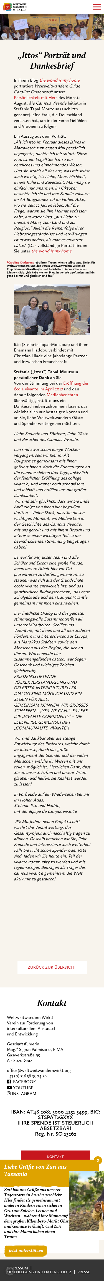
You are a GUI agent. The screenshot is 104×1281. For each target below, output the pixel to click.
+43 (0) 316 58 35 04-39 (27, 1076)
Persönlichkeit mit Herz (35, 97)
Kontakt (55, 1157)
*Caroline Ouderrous (20, 262)
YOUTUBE (22, 1087)
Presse (83, 1272)
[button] (10, 1271)
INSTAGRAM (23, 1093)
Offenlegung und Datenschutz (39, 1272)
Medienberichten (62, 394)
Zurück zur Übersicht (52, 967)
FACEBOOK (23, 1081)
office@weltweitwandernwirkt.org (39, 1070)
